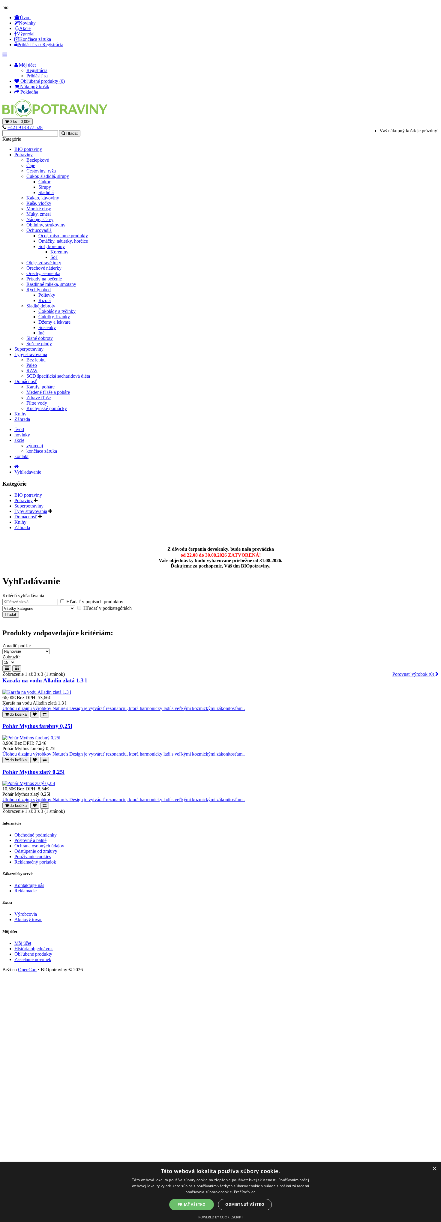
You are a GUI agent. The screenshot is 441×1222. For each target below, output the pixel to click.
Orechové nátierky (44, 268)
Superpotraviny (29, 349)
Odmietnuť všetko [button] (244, 1204)
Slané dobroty (39, 338)
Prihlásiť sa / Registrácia (40, 44)
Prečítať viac (245, 1191)
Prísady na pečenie (44, 278)
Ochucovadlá (39, 230)
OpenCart (27, 969)
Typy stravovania (30, 354)
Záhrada (22, 419)
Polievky (46, 295)
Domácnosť (25, 381)
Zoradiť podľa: (16, 645)
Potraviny (23, 154)
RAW (32, 370)
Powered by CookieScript (220, 1217)
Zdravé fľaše (38, 397)
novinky (22, 434)
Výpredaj (25, 33)
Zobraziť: (11, 656)
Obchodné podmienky (35, 834)
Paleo (31, 365)
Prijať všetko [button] (192, 1204)
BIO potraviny (28, 149)
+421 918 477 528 (25, 127)
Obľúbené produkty (33, 954)
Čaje (30, 165)
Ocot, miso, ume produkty (63, 235)
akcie (19, 440)
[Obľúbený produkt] (34, 714)
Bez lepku (36, 359)
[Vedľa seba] (16, 668)
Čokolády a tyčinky (57, 311)
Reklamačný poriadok (35, 861)
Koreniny (59, 251)
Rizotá (44, 300)
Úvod (25, 17)
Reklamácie (25, 890)
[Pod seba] (6, 668)
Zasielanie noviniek (32, 959)
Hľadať (72, 133)
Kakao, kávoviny (42, 197)
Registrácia (36, 70)
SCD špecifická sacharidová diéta (58, 376)
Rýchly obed (38, 289)
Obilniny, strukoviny (45, 224)
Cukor (44, 181)
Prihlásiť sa (37, 75)
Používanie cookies (32, 856)
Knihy (20, 413)
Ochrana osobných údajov (39, 845)
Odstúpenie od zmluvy (35, 851)
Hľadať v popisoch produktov (94, 601)
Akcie (25, 28)
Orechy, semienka (43, 273)
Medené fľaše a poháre (48, 392)
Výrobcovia (25, 914)
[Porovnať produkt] (44, 714)
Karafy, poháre (40, 386)
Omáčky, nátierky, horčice (63, 241)
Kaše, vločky (38, 203)
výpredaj (34, 445)
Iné (41, 332)
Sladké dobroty (40, 305)
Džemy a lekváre (54, 322)
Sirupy (44, 187)
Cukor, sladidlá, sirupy (47, 176)
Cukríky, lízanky (54, 316)
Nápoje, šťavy (39, 219)
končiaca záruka (41, 451)
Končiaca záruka (35, 39)
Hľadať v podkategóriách (107, 608)
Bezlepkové (37, 160)
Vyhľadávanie (27, 472)
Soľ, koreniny (51, 246)
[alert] (220, 1192)
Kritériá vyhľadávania (23, 595)
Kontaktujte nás (29, 885)
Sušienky (47, 327)
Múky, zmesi (38, 214)
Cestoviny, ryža (41, 170)
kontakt (21, 456)
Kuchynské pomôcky (46, 408)
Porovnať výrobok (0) (413, 674)
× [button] (434, 1169)
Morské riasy (38, 208)
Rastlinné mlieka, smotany (51, 284)
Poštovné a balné (30, 840)
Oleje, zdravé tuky (43, 262)
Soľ (54, 257)
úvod (19, 429)
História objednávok (33, 948)
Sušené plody (39, 343)
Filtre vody (36, 403)
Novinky (27, 22)
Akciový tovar (28, 919)
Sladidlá (46, 192)
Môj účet (22, 943)
